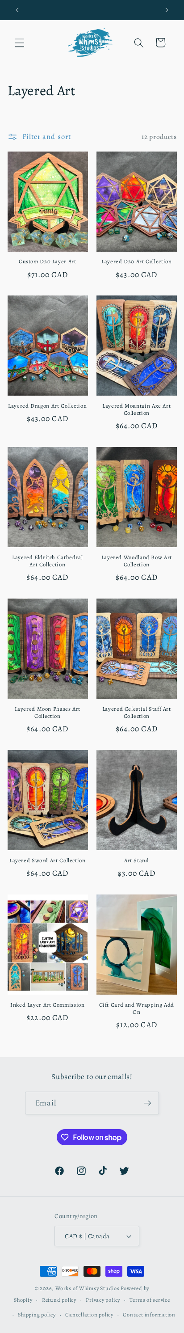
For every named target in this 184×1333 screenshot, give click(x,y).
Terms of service (150, 1299)
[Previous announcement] (17, 10)
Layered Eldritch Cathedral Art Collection (47, 561)
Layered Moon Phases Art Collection (48, 712)
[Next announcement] (167, 10)
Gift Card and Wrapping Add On (136, 1008)
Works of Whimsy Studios (87, 1288)
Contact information (149, 1314)
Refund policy (59, 1299)
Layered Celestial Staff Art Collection (136, 712)
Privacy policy (103, 1299)
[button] (19, 42)
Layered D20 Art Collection (136, 261)
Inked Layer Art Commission (47, 1004)
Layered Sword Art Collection (47, 860)
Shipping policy (37, 1314)
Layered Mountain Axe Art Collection (136, 409)
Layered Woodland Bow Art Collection (136, 561)
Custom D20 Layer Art (47, 261)
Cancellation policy (89, 1314)
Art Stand (136, 860)
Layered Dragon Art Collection (47, 405)
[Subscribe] (147, 1103)
